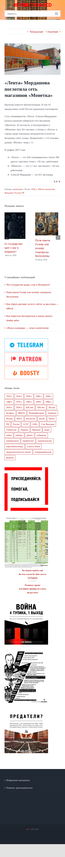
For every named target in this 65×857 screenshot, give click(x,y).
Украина (24, 432)
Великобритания (36, 416)
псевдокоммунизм (43, 455)
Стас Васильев (47, 427)
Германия (52, 416)
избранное (41, 438)
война (9, 438)
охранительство (45, 444)
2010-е (9, 410)
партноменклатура (14, 449)
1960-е (9, 404)
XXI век (41, 189)
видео (47, 432)
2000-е (48, 404)
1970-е (19, 404)
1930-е (29, 399)
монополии (50, 189)
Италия (9, 421)
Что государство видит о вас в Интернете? (28, 287)
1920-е (19, 399)
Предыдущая (36, 31)
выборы (19, 438)
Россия (18, 192)
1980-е (29, 404)
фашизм (10, 460)
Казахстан (30, 421)
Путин (52, 421)
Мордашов (9, 192)
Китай (42, 421)
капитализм (18, 189)
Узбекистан (11, 432)
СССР (25, 427)
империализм (12, 444)
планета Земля (33, 449)
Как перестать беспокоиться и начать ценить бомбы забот (14, 246)
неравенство (28, 444)
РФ (23, 192)
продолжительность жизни (18, 455)
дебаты (29, 438)
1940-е (39, 399)
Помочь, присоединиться (19, 790)
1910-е (9, 399)
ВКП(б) (21, 416)
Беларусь (10, 416)
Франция (36, 432)
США (34, 427)
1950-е (48, 399)
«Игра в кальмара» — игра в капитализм (27, 331)
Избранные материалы (18, 783)
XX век (52, 410)
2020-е (34, 189)
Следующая (52, 31)
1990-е (39, 404)
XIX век (29, 410)
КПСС (19, 421)
